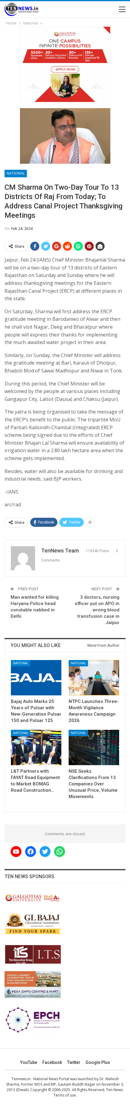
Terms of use (65, 1095)
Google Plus (98, 1062)
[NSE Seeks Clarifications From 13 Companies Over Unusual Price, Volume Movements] (94, 747)
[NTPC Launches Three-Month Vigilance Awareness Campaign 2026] (94, 677)
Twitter (73, 1062)
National (16, 173)
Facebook (52, 1062)
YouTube (28, 1062)
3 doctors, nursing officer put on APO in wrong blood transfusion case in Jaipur (97, 609)
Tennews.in (21, 1078)
